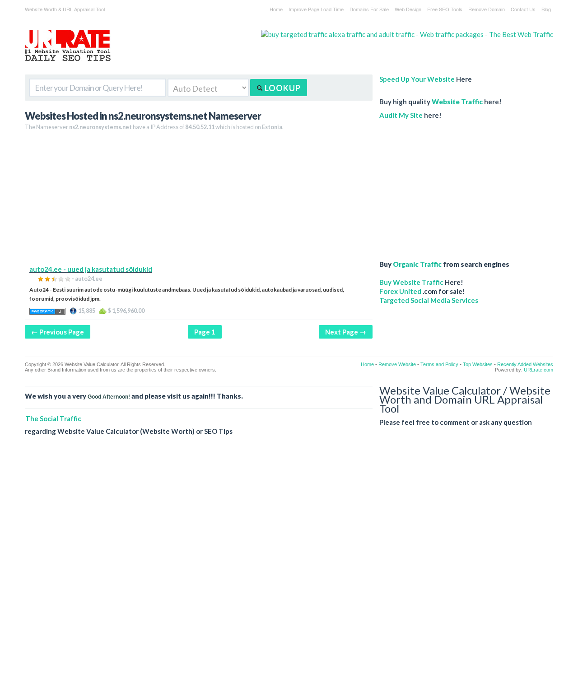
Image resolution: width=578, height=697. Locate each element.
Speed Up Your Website (417, 79)
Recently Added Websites (525, 364)
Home (276, 9)
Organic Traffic (417, 264)
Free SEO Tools (444, 9)
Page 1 (204, 332)
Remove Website (397, 364)
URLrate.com (538, 369)
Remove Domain (486, 9)
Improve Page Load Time (316, 9)
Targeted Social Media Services (428, 300)
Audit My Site (401, 115)
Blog (546, 9)
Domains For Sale (369, 9)
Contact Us (523, 9)
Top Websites (478, 364)
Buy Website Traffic (411, 282)
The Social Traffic (53, 418)
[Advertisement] (199, 201)
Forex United (400, 291)
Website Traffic (457, 102)
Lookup (282, 88)
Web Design (408, 9)
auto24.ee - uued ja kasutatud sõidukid (90, 269)
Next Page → (345, 332)
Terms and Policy (439, 364)
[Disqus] (289, 573)
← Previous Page (57, 332)
